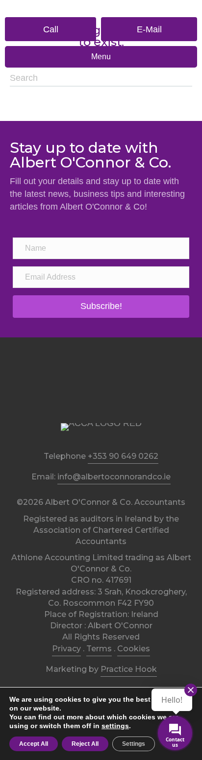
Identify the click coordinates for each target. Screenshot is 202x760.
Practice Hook (129, 669)
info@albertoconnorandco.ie (114, 476)
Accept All (33, 743)
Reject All (85, 743)
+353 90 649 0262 (123, 456)
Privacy (66, 648)
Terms (99, 648)
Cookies (133, 648)
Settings (133, 743)
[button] (50, 29)
